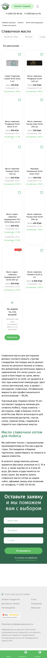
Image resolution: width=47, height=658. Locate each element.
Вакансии (35, 608)
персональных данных (25, 560)
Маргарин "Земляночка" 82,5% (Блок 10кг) (34, 171)
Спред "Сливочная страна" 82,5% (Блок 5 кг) (12, 78)
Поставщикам (8, 608)
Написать (12, 337)
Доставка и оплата (10, 603)
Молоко (28, 37)
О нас (33, 599)
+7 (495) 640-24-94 (32, 13)
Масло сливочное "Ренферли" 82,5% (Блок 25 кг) (12, 124)
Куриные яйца (11, 37)
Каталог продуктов (11, 599)
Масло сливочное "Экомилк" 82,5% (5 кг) (34, 274)
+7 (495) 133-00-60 (14, 13)
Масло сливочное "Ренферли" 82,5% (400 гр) (34, 78)
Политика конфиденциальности (17, 624)
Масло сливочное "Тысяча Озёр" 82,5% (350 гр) (34, 124)
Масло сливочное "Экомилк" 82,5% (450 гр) (12, 171)
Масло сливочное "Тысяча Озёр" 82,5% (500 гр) (34, 217)
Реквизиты (36, 603)
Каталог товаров (22, 6)
